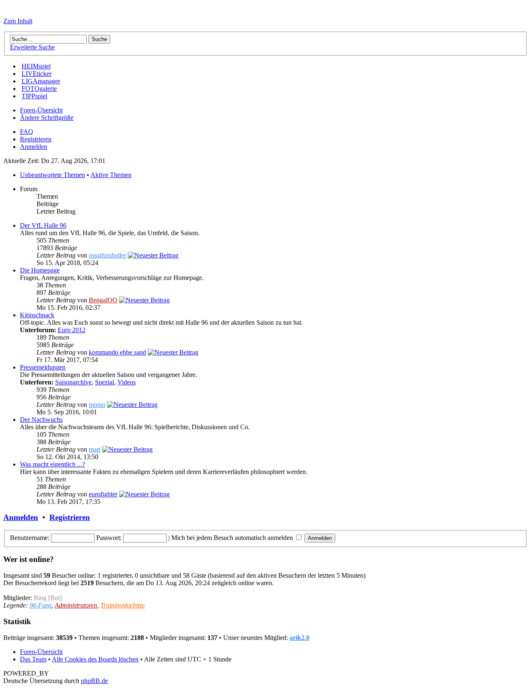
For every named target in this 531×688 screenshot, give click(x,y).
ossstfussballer (107, 255)
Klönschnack (37, 314)
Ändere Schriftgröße (46, 117)
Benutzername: (29, 537)
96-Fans (40, 605)
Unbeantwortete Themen (52, 174)
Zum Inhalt (17, 20)
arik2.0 (299, 637)
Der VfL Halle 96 (43, 225)
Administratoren (76, 605)
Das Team (33, 659)
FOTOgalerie (39, 88)
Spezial (104, 382)
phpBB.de (94, 680)
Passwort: (109, 537)
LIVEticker (36, 73)
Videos (126, 382)
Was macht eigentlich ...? (52, 464)
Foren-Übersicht (41, 110)
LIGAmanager (41, 81)
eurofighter (103, 494)
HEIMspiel (36, 66)
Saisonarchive (73, 382)
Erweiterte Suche (32, 47)
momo (97, 404)
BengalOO (103, 300)
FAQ (26, 131)
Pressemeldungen (43, 367)
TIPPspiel (34, 96)
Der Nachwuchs (41, 419)
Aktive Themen (111, 174)
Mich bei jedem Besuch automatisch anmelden (233, 537)
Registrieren (35, 139)
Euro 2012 (71, 329)
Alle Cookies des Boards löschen (95, 659)
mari (94, 449)
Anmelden (33, 146)
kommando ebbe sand (117, 352)
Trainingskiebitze (122, 605)
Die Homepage (40, 270)
